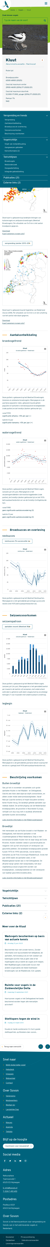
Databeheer (10, 1240)
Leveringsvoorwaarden (14, 1244)
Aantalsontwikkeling (13, 123)
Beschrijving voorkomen (14, 134)
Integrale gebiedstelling (14, 172)
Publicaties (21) (11, 178)
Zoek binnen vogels (10, 15)
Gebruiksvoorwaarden (30, 1240)
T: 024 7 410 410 (10, 1191)
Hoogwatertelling (12, 168)
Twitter (10, 1161)
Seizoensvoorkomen (13, 130)
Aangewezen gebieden (14, 147)
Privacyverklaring (28, 1237)
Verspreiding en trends (15, 116)
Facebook (5, 1161)
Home (12, 10)
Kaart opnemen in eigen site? (13, 234)
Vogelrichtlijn (10, 140)
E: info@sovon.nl (10, 1188)
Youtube (20, 1161)
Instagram (25, 1161)
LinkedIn (15, 1161)
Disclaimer (10, 1237)
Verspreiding (10, 120)
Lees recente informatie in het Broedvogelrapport (22, 878)
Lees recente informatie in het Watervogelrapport (22, 820)
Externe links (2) (12, 183)
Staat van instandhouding (15, 144)
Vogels (20, 10)
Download (6, 231)
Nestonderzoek (11, 165)
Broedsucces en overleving (15, 127)
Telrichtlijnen (10, 157)
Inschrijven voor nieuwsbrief (17, 1146)
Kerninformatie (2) (12, 151)
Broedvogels (10, 161)
